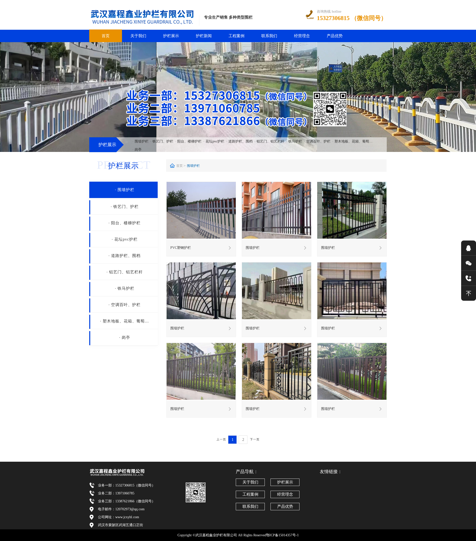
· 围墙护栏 (140, 141)
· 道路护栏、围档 (239, 141)
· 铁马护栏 (294, 141)
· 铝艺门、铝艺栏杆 (269, 141)
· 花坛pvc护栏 (213, 141)
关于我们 (138, 36)
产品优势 (335, 36)
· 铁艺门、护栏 (161, 141)
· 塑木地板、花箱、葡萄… (352, 141)
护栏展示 (171, 36)
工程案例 (236, 36)
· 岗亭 (137, 149)
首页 (106, 36)
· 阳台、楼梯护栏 (188, 141)
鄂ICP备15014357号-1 (282, 535)
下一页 (255, 439)
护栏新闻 (204, 36)
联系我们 (269, 36)
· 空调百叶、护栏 (317, 141)
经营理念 (302, 36)
